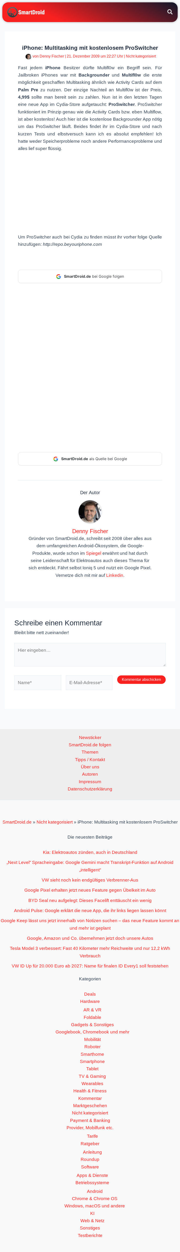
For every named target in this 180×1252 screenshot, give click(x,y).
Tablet (92, 1068)
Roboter (92, 1046)
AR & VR (92, 1009)
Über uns (90, 766)
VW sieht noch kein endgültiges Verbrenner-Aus (90, 880)
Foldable (92, 1017)
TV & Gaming (92, 1076)
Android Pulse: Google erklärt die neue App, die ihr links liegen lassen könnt (90, 910)
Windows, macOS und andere (94, 1205)
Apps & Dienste (92, 1175)
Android (95, 1191)
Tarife (92, 1136)
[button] (170, 12)
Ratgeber (90, 1143)
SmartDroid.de (17, 822)
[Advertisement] (90, 192)
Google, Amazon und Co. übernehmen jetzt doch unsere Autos (90, 938)
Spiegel (93, 553)
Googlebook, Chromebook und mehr (92, 1031)
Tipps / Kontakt (90, 759)
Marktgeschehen (90, 1105)
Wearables (92, 1083)
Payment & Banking (90, 1120)
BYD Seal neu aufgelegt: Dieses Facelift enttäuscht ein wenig (90, 900)
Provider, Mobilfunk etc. (90, 1127)
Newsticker (90, 737)
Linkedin (114, 575)
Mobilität (92, 1039)
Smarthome (92, 1054)
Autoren (90, 774)
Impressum (90, 781)
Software (90, 1166)
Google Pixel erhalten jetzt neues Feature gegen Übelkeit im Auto (90, 890)
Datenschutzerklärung (90, 788)
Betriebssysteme (92, 1182)
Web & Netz (92, 1220)
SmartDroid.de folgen (90, 744)
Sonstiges (90, 1227)
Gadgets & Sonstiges (92, 1024)
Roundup (90, 1159)
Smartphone (92, 1061)
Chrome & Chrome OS (94, 1198)
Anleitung (92, 1152)
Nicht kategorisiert (141, 56)
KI (92, 1213)
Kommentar (90, 1098)
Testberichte (90, 1235)
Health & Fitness (90, 1090)
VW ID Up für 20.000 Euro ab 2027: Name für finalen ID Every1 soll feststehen (90, 965)
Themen (90, 752)
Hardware (90, 1001)
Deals (90, 994)
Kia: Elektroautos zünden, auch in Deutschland (90, 852)
